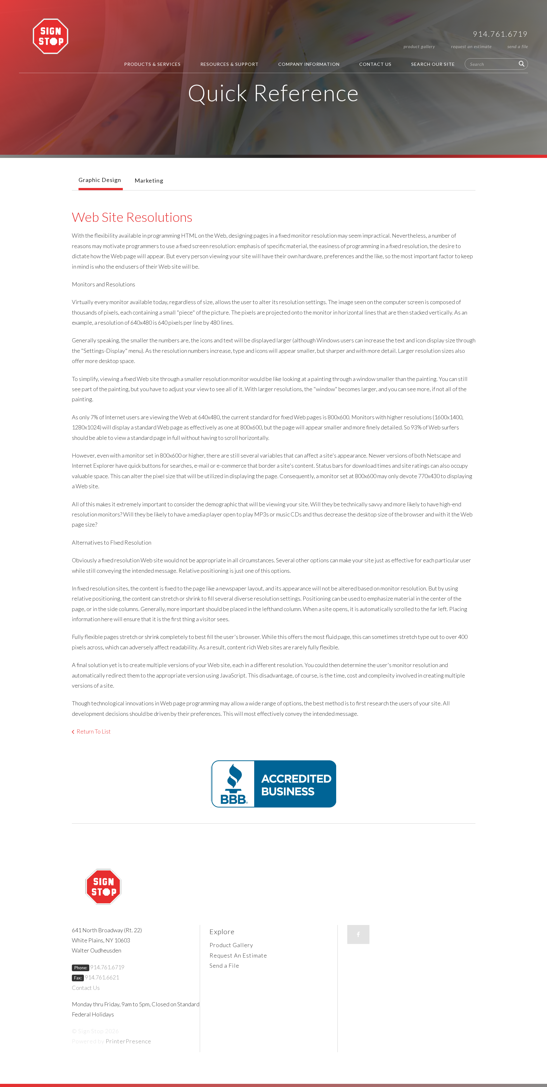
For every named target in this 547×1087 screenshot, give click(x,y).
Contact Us (375, 64)
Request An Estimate (471, 46)
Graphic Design (100, 179)
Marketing (149, 180)
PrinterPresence (128, 1041)
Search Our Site (433, 64)
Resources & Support (229, 64)
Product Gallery (419, 46)
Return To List (94, 731)
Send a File (517, 46)
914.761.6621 (102, 977)
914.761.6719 (500, 33)
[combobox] (496, 64)
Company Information (309, 64)
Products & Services (152, 64)
